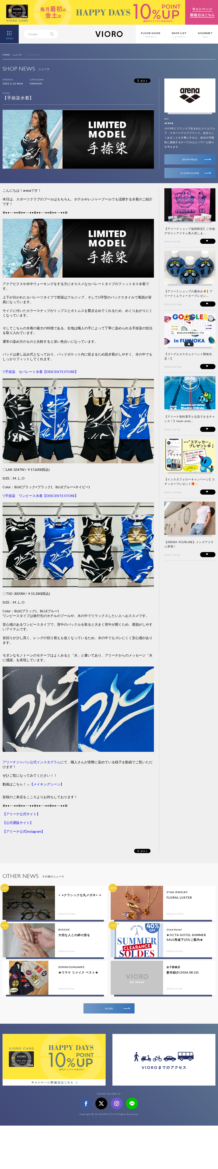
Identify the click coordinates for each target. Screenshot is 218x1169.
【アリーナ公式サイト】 (21, 814)
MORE (109, 1008)
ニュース (17, 54)
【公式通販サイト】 (18, 823)
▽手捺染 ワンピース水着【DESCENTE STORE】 (40, 496)
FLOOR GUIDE (190, 173)
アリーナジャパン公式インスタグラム (31, 762)
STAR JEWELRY (177, 892)
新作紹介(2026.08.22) (182, 972)
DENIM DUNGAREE (71, 967)
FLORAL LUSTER (179, 897)
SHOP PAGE (190, 159)
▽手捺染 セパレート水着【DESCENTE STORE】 (40, 372)
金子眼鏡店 (173, 967)
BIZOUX (64, 929)
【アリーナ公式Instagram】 (24, 831)
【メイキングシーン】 (47, 784)
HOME (6, 54)
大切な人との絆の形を (74, 935)
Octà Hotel (174, 929)
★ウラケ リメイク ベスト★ (78, 972)
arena (169, 123)
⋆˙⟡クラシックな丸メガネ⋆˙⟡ (79, 895)
